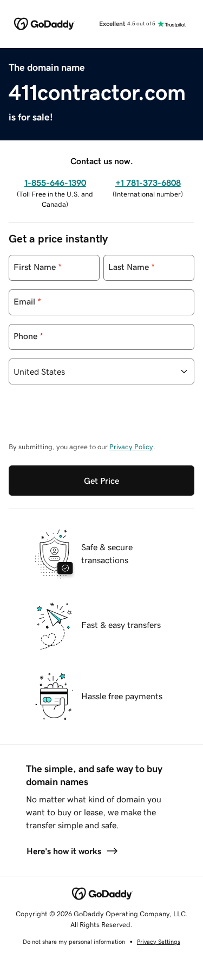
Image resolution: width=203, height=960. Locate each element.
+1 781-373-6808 (148, 182)
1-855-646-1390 (55, 182)
